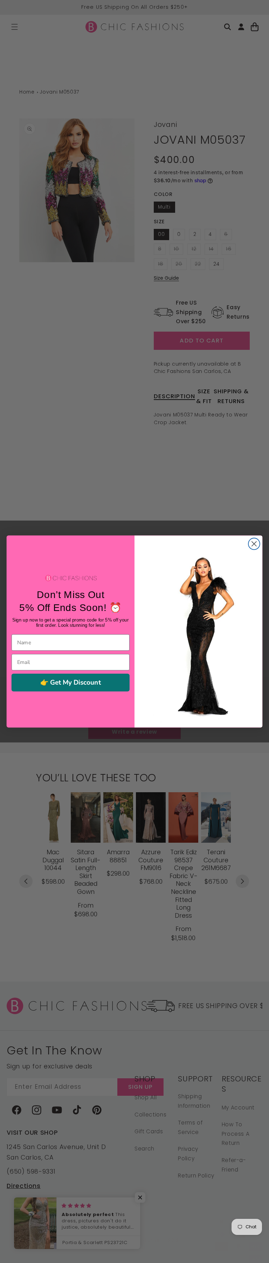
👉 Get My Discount (70, 682)
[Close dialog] (254, 544)
